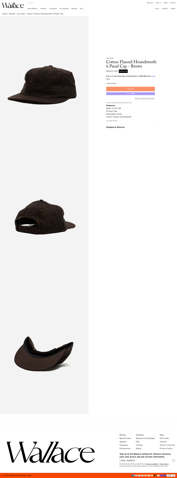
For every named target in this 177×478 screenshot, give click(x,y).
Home (4, 14)
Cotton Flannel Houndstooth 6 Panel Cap (45, 14)
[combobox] (84, 3)
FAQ (137, 442)
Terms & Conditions (152, 464)
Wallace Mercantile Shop (20, 475)
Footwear (124, 445)
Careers (163, 442)
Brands (12, 14)
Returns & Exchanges (145, 438)
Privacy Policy (166, 448)
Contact (139, 445)
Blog (162, 435)
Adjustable (112, 83)
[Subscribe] (173, 460)
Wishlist (150, 3)
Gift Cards (164, 438)
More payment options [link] (145, 98)
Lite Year (21, 14)
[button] (173, 3)
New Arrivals (125, 438)
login (166, 3)
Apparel (123, 442)
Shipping (140, 435)
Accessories (125, 448)
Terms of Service (167, 445)
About (138, 448)
